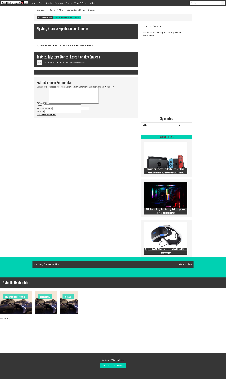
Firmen (69, 3)
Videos (93, 3)
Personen (58, 3)
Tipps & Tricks (80, 3)
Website (40, 111)
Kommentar (42, 103)
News (33, 3)
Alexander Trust (47, 17)
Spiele (49, 3)
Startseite (41, 10)
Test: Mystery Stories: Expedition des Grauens (64, 62)
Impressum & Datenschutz (113, 365)
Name (40, 105)
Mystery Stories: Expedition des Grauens (77, 10)
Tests (41, 3)
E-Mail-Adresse (44, 108)
